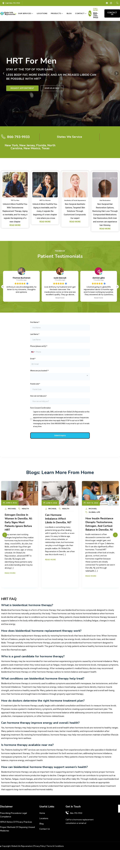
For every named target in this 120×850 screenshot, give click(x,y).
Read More (10, 559)
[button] (116, 73)
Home (42, 813)
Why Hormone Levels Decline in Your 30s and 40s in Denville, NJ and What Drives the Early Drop (99, 526)
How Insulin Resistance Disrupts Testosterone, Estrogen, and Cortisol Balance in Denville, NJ (59, 524)
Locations (42, 13)
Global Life (54, 512)
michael (12, 509)
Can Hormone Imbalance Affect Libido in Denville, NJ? (18, 518)
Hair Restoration (105, 200)
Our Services (25, 13)
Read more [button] (21, 298)
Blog (69, 13)
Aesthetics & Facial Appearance (75, 200)
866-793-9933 (95, 15)
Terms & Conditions (55, 846)
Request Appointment (22, 88)
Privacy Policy (39, 846)
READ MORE (15, 225)
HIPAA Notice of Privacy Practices (16, 822)
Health (25, 509)
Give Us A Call (52, 88)
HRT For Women (45, 200)
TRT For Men (15, 200)
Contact (80, 13)
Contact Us (44, 829)
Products (56, 13)
